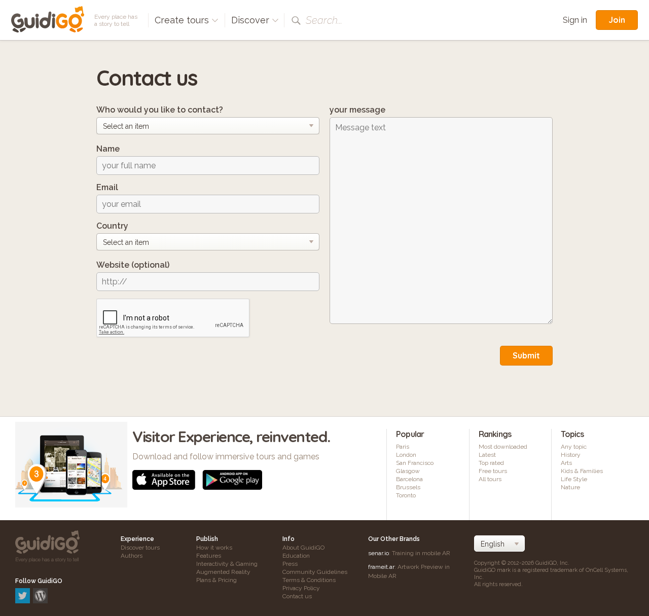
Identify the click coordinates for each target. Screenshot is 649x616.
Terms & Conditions (309, 580)
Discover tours (140, 547)
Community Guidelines (314, 571)
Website (132, 265)
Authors (131, 555)
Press (290, 563)
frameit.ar (381, 566)
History (571, 454)
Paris (402, 446)
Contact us (297, 596)
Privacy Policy (301, 588)
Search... (324, 20)
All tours (490, 479)
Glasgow (408, 471)
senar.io (378, 553)
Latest (487, 454)
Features (208, 555)
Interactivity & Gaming (227, 563)
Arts (566, 462)
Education (296, 555)
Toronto (406, 495)
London (406, 454)
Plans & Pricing (216, 580)
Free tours (493, 471)
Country (112, 226)
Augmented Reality (223, 571)
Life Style (574, 479)
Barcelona (409, 479)
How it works (214, 547)
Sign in (575, 20)
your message (357, 110)
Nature (570, 487)
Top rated (491, 462)
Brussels (408, 487)
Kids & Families (582, 471)
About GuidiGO (303, 547)
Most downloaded (503, 446)
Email (107, 187)
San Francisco (415, 462)
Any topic (574, 446)
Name (108, 149)
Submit (526, 355)
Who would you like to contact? (159, 110)
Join (616, 20)
